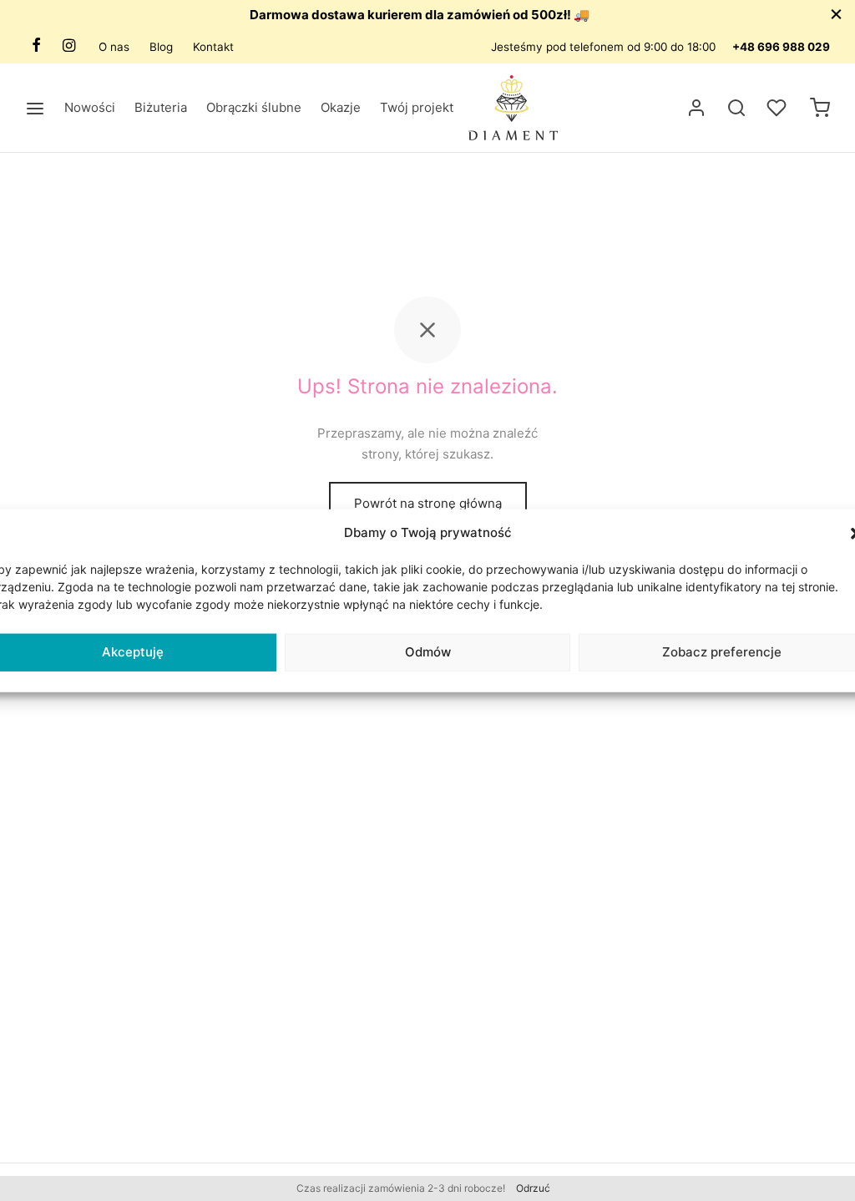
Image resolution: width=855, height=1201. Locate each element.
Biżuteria (160, 107)
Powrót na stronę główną (428, 503)
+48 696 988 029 (781, 46)
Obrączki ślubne (253, 107)
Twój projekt (416, 107)
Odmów (428, 652)
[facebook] (36, 46)
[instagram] (69, 46)
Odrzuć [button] (533, 1188)
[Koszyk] (820, 108)
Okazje (341, 107)
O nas (114, 46)
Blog (161, 46)
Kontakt (213, 46)
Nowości (89, 107)
